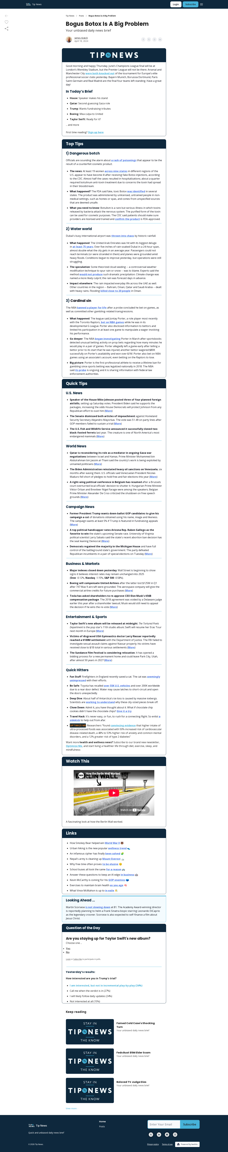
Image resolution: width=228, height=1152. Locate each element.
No (67, 952)
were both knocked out (99, 73)
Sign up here (96, 132)
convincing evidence (123, 725)
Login (176, 4)
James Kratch (81, 37)
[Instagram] (175, 1134)
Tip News (70, 16)
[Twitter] (151, 1134)
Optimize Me (74, 746)
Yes (68, 948)
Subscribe (190, 4)
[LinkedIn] (159, 1134)
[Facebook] (167, 1134)
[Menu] (201, 4)
